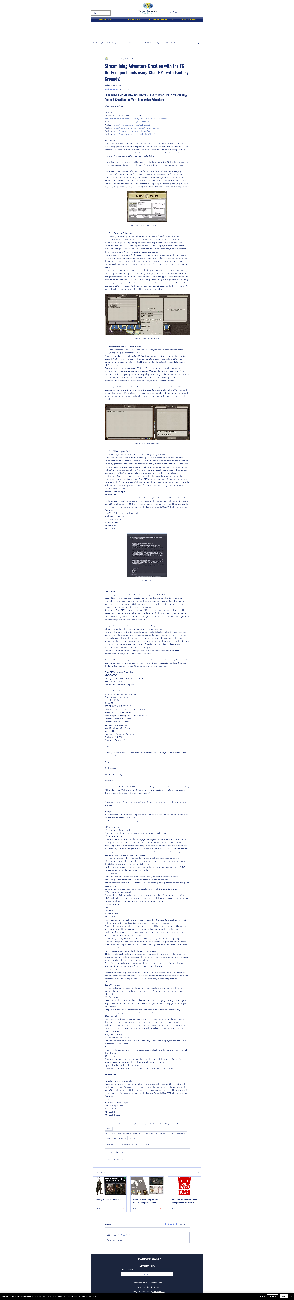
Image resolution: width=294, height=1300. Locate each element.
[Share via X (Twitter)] (111, 1152)
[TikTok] (151, 1287)
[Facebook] (141, 1287)
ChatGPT (133, 1138)
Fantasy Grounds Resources (116, 1138)
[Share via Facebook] (106, 1152)
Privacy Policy (159, 1292)
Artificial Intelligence (112, 1144)
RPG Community (155, 1124)
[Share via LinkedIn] (117, 1152)
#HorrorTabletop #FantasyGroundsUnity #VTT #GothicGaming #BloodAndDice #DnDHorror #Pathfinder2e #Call (146, 1133)
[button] (198, 43)
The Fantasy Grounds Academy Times (106, 43)
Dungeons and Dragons (174, 1124)
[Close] (291, 1296)
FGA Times (145, 1144)
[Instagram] (148, 1287)
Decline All (272, 1296)
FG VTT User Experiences (174, 43)
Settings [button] (262, 1296)
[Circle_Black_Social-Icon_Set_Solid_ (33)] (144, 1287)
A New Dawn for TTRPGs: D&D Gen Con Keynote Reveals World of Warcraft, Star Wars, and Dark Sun (184, 1201)
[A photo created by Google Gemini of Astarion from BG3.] (109, 1186)
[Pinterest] (155, 1287)
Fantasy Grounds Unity (137, 1124)
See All (198, 1172)
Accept (284, 1296)
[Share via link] (123, 1152)
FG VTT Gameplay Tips (152, 43)
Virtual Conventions (132, 43)
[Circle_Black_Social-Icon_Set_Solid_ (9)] (158, 1287)
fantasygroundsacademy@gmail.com (148, 1282)
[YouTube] (137, 1287)
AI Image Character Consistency (108, 1199)
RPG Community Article (130, 1144)
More (190, 43)
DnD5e (108, 1128)
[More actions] (188, 58)
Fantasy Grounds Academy (116, 1124)
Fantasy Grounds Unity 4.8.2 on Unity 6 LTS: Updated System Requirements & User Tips (145, 1201)
